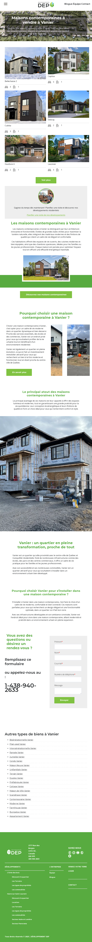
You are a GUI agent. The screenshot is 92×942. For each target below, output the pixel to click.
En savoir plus (19, 372)
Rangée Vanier (17, 752)
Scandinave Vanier (18, 795)
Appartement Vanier (19, 816)
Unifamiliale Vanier (18, 769)
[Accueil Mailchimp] (46, 5)
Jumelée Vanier (17, 757)
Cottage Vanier (17, 786)
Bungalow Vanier (18, 812)
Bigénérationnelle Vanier (21, 740)
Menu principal (5, 4)
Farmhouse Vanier (18, 808)
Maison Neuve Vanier (20, 765)
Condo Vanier (16, 761)
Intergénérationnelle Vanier (23, 748)
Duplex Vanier (16, 778)
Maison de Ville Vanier (20, 791)
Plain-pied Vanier (18, 744)
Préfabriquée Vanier (19, 782)
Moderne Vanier (17, 803)
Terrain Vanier (16, 774)
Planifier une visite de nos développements (46, 215)
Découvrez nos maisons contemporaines (46, 294)
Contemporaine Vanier (20, 799)
